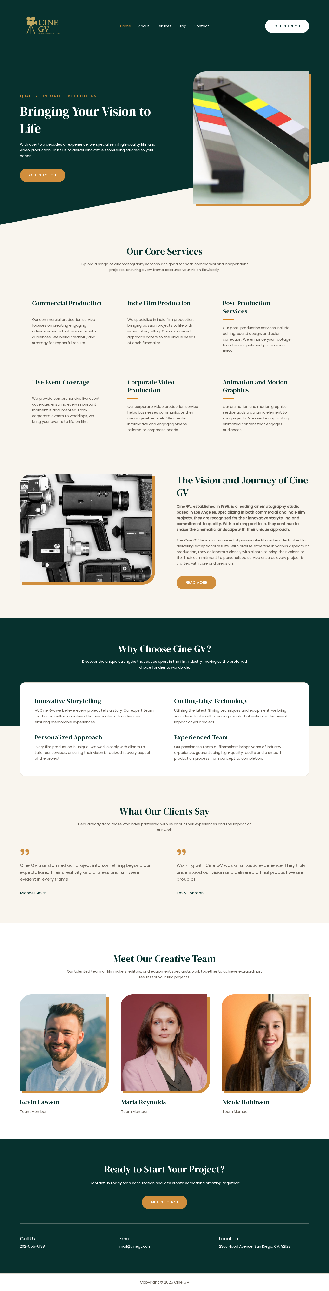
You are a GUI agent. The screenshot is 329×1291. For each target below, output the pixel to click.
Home (125, 25)
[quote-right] (25, 852)
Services (164, 25)
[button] (287, 26)
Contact (201, 25)
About (143, 25)
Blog (182, 25)
